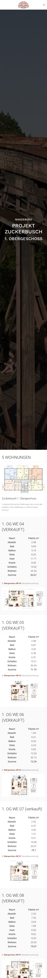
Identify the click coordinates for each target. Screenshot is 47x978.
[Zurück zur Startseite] (23, 5)
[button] (44, 5)
